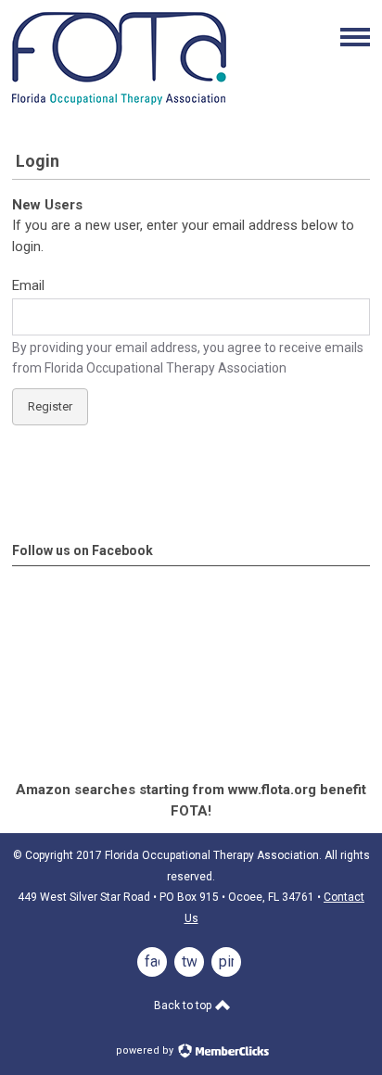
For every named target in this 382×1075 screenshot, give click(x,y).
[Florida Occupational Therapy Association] (119, 100)
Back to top (184, 1005)
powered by (146, 1050)
